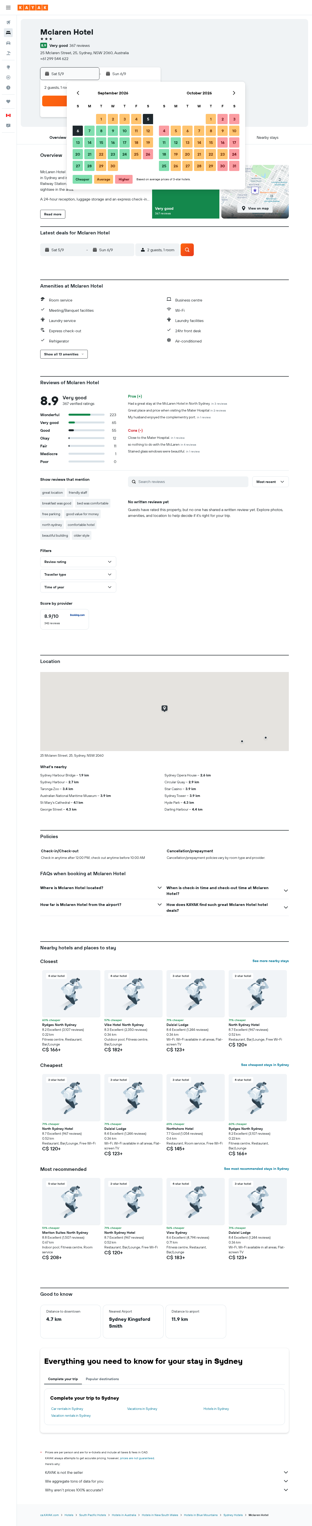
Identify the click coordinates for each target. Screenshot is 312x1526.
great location (52, 492)
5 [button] (148, 119)
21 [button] (89, 154)
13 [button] (78, 142)
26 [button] (148, 154)
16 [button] (113, 142)
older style (81, 535)
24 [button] (124, 154)
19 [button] (148, 142)
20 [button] (77, 154)
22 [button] (101, 154)
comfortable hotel (81, 524)
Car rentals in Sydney (67, 1408)
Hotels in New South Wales (160, 1515)
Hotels (69, 1515)
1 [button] (101, 119)
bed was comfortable (92, 503)
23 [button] (113, 154)
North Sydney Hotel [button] (244, 1025)
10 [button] (125, 130)
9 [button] (113, 130)
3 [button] (125, 119)
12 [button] (148, 130)
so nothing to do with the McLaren (162, 444)
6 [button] (78, 130)
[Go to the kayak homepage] (33, 7)
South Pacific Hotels (92, 1515)
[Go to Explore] (8, 67)
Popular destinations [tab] (102, 1379)
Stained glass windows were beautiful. (164, 451)
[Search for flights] (8, 22)
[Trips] (8, 101)
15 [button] (101, 142)
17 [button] (124, 142)
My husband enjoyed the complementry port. (169, 417)
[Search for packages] (8, 53)
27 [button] (78, 165)
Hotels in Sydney (216, 1408)
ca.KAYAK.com (49, 1515)
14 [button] (89, 142)
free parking (51, 514)
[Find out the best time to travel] (8, 87)
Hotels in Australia (124, 1515)
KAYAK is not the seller (64, 1472)
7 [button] (89, 130)
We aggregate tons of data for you (74, 1481)
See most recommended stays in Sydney (256, 1168)
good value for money (82, 514)
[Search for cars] (8, 43)
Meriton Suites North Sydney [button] (65, 1232)
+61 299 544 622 (54, 58)
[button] (8, 7)
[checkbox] (64, 619)
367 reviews (79, 45)
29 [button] (101, 165)
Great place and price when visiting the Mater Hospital (177, 410)
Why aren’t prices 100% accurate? (74, 1489)
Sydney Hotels (233, 1515)
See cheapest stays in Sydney (265, 1065)
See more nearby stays (271, 961)
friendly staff (78, 492)
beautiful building (55, 535)
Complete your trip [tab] (63, 1379)
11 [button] (136, 130)
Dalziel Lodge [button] (177, 1025)
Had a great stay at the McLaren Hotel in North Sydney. (177, 403)
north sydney (52, 524)
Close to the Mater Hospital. (156, 437)
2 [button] (113, 119)
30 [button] (112, 165)
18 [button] (136, 142)
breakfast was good (56, 503)
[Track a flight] (8, 77)
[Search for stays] (8, 33)
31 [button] (234, 165)
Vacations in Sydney (142, 1408)
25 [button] (136, 154)
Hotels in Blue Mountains (201, 1515)
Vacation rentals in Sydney (71, 1415)
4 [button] (136, 119)
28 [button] (89, 165)
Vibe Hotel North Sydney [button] (124, 1025)
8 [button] (101, 130)
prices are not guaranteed (137, 1458)
